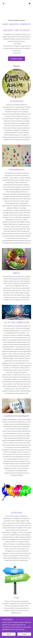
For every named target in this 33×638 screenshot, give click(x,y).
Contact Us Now (16, 59)
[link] (29, 3)
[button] (5, 3)
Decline (9, 634)
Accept (24, 634)
